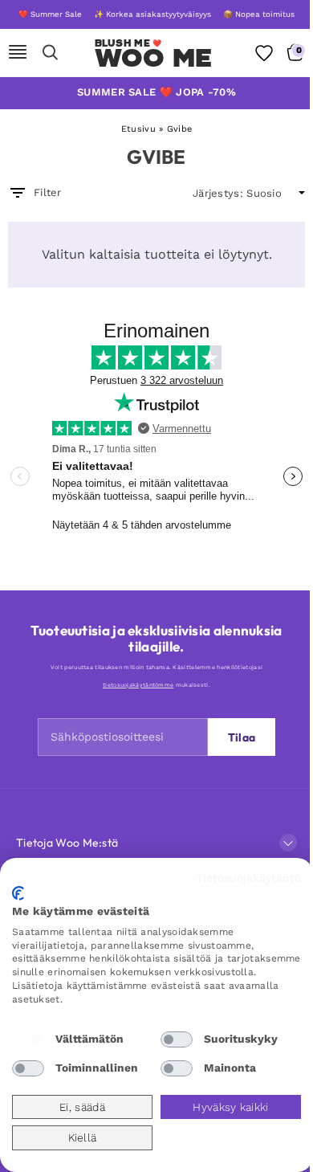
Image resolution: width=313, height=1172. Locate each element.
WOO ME (154, 58)
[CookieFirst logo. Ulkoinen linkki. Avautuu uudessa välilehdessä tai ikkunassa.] (18, 893)
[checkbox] (28, 1039)
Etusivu (138, 129)
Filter (48, 192)
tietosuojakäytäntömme (138, 684)
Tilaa (242, 737)
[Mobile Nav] (17, 53)
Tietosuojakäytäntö (249, 878)
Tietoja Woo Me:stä (67, 842)
